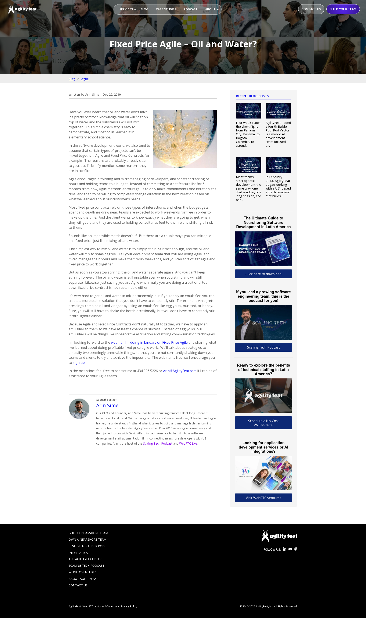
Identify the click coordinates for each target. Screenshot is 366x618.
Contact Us (311, 9)
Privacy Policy (129, 606)
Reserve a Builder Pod (87, 546)
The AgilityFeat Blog (86, 559)
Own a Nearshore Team (87, 539)
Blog (144, 9)
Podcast (191, 9)
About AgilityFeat (83, 579)
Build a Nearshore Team (88, 533)
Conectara (112, 606)
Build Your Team (343, 9)
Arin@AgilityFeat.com (179, 370)
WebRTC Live (188, 443)
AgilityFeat (75, 606)
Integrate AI (79, 553)
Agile (85, 79)
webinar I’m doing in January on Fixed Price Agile (149, 342)
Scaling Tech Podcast (157, 443)
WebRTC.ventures (83, 572)
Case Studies (166, 9)
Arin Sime (92, 94)
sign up (79, 362)
